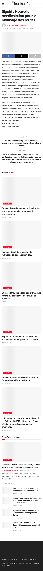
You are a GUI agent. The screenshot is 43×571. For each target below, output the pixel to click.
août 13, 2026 (7, 430)
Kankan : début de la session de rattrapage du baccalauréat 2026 (17, 253)
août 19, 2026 (7, 302)
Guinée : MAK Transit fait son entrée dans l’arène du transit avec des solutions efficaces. (21, 295)
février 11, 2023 (10, 29)
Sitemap (33, 559)
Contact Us (13, 559)
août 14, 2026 (7, 383)
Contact (4, 559)
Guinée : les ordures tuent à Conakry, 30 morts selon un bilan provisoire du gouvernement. (21, 211)
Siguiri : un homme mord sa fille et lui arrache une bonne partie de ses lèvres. (20, 338)
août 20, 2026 (7, 258)
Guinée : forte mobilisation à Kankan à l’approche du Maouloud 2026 (20, 379)
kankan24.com (11, 563)
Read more (8, 483)
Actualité (7, 203)
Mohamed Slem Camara (17, 25)
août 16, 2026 (7, 343)
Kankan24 (24, 559)
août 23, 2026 (7, 217)
